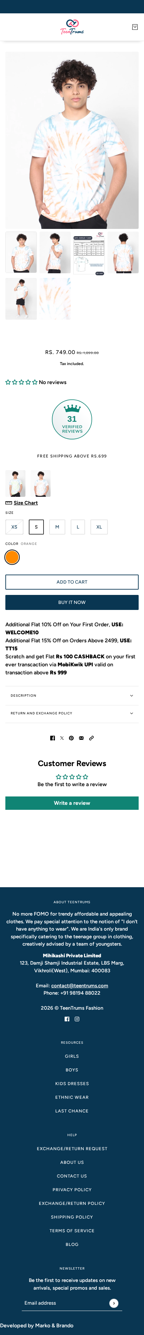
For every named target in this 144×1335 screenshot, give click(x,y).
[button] (21, 382)
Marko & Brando (54, 1325)
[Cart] (135, 27)
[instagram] (77, 1018)
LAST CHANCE (72, 1110)
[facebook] (67, 1018)
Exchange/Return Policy (72, 1203)
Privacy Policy (72, 1189)
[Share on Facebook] (53, 737)
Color (21, 544)
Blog (72, 1244)
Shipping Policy (72, 1217)
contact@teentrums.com (79, 986)
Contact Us (72, 1176)
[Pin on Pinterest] (71, 737)
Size (9, 513)
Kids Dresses (72, 1083)
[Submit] (113, 1303)
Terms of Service (72, 1230)
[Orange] (12, 557)
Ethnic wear (72, 1097)
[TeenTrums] (72, 27)
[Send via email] (81, 737)
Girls (72, 1056)
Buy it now (72, 602)
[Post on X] (62, 737)
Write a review (72, 803)
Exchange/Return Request (72, 1148)
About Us (72, 1162)
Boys (72, 1069)
